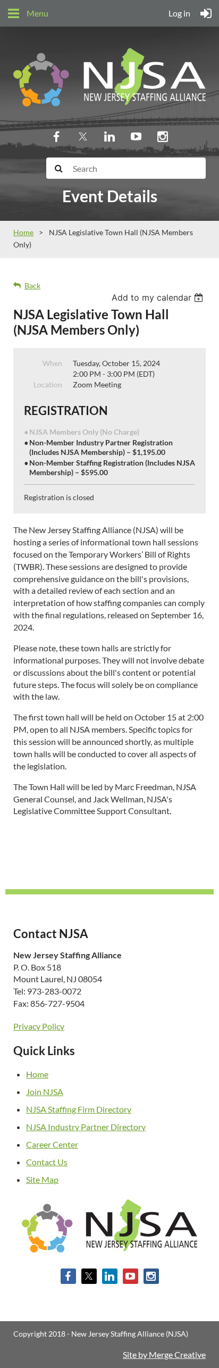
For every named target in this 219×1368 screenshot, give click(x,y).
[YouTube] (136, 136)
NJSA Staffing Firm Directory (78, 1109)
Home (23, 232)
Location (47, 384)
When (52, 363)
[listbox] (159, 297)
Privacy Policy (38, 1026)
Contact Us (47, 1162)
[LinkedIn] (109, 136)
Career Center (52, 1144)
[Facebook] (56, 136)
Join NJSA (44, 1092)
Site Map (42, 1179)
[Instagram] (162, 136)
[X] (83, 136)
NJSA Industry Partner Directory (86, 1127)
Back (32, 285)
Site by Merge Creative (164, 1354)
